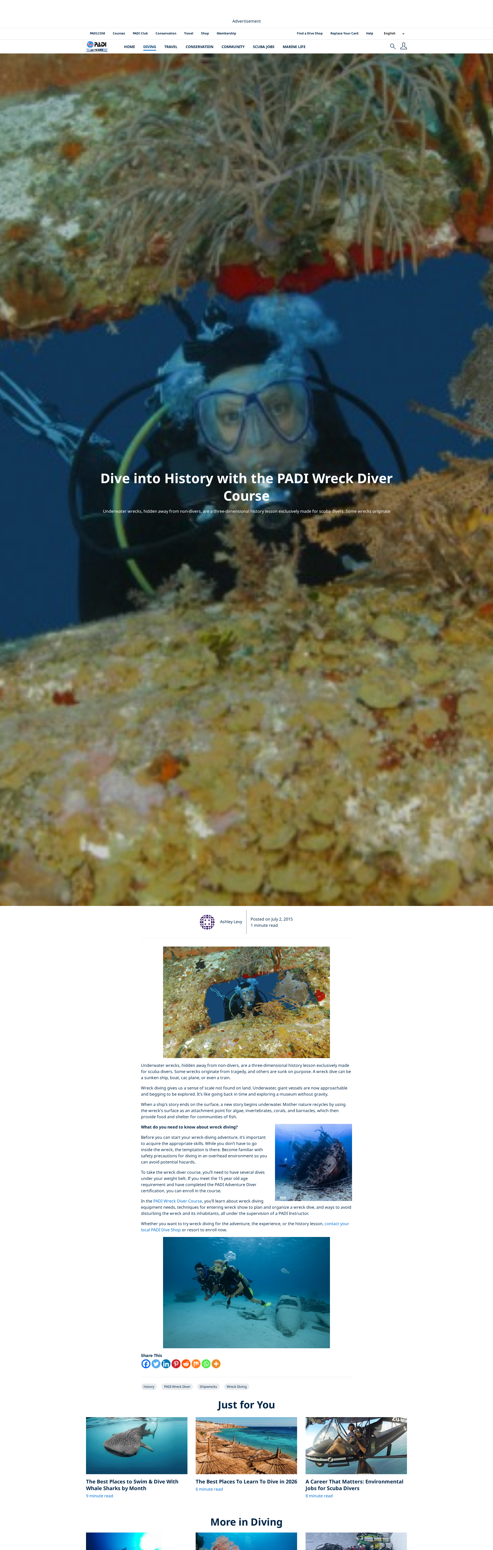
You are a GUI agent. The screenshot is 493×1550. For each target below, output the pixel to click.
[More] (216, 1363)
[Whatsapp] (206, 1363)
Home (129, 46)
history (149, 1386)
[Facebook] (145, 1363)
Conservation (166, 33)
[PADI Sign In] (403, 46)
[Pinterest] (176, 1363)
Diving (149, 46)
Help (369, 33)
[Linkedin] (166, 1363)
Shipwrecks (208, 1386)
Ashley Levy (231, 921)
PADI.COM (97, 33)
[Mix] (196, 1363)
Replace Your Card (344, 33)
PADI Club (140, 33)
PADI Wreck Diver (177, 1386)
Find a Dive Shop (310, 33)
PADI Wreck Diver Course (177, 1201)
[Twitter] (155, 1363)
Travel (188, 33)
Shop (205, 33)
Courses (119, 33)
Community (233, 46)
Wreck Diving (237, 1386)
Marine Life (294, 46)
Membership (226, 33)
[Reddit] (186, 1363)
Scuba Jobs (263, 46)
